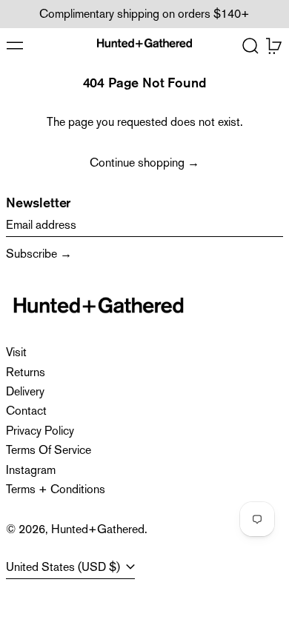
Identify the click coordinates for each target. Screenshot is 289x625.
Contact (26, 410)
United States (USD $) (64, 567)
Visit (16, 352)
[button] (250, 46)
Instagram (31, 470)
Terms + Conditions (55, 489)
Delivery (25, 391)
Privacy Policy (40, 430)
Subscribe (31, 253)
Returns (25, 372)
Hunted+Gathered (97, 529)
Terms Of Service (48, 450)
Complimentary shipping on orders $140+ (144, 13)
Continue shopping (137, 162)
